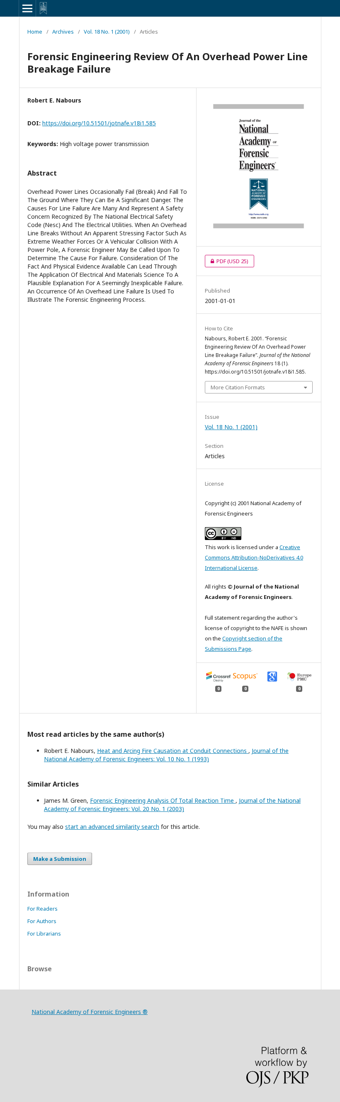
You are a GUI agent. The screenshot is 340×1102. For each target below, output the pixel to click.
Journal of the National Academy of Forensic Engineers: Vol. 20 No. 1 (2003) (172, 805)
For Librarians (44, 933)
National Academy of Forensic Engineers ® (90, 1012)
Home (34, 31)
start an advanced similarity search (112, 827)
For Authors (41, 921)
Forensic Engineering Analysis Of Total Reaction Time (163, 800)
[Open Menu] (27, 8)
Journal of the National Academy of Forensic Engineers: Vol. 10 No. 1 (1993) (166, 755)
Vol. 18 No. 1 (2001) (107, 31)
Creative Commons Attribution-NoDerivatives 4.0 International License (254, 557)
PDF (226, 261)
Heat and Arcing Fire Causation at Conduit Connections (172, 751)
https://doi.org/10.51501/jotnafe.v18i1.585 (99, 123)
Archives (63, 31)
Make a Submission (59, 859)
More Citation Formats (238, 387)
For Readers (42, 908)
